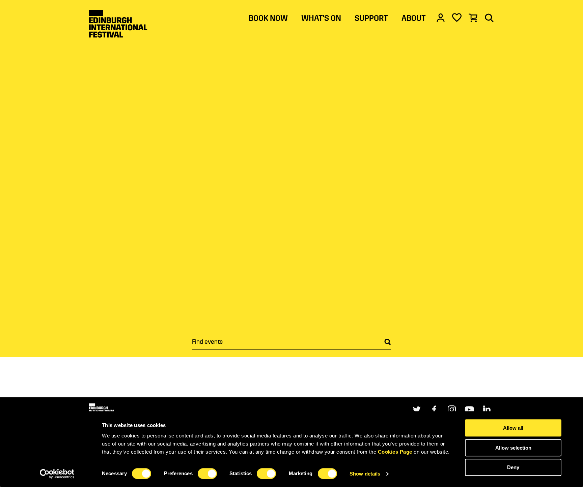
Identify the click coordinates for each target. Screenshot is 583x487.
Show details (365, 474)
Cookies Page (395, 452)
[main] (291, 198)
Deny (513, 467)
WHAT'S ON (321, 18)
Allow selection (513, 448)
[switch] (207, 473)
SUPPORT (371, 18)
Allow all (513, 428)
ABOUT (413, 18)
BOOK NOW (268, 18)
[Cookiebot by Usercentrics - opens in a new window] (57, 474)
